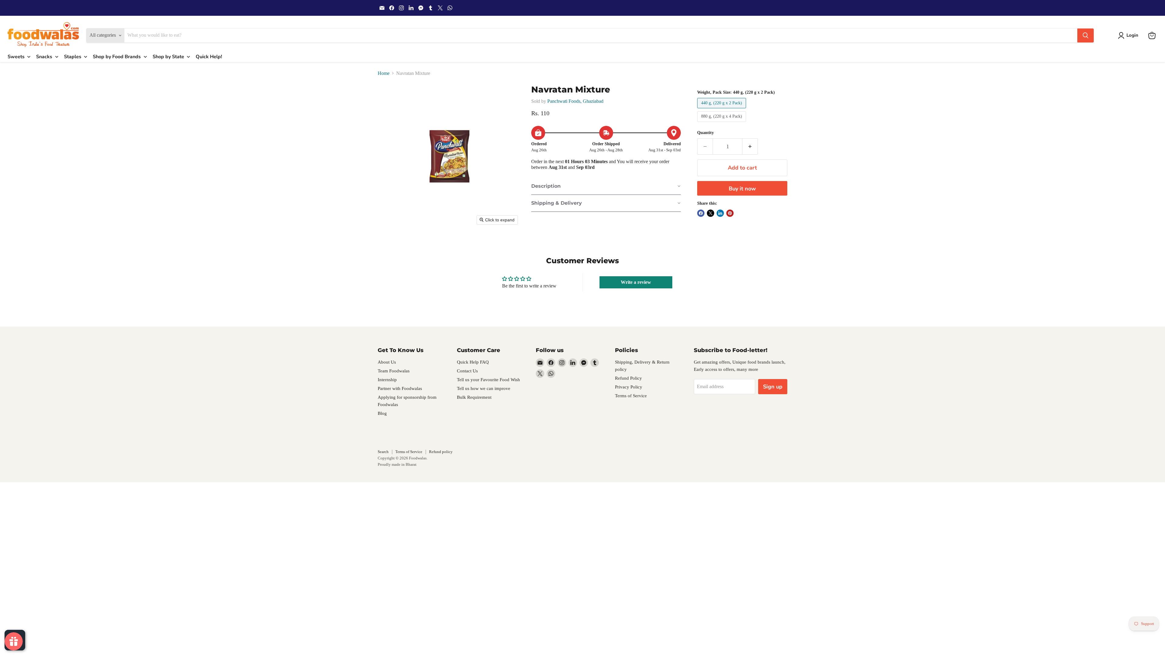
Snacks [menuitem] (44, 56)
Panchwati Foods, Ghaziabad (575, 101)
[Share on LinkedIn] (720, 213)
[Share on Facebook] (700, 213)
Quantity (705, 132)
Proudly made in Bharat (397, 464)
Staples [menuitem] (72, 56)
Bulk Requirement (474, 397)
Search (383, 451)
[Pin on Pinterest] (730, 213)
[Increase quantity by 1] (750, 146)
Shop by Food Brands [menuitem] (117, 56)
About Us (387, 362)
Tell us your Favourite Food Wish (488, 379)
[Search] (1085, 35)
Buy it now (742, 188)
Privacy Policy (628, 387)
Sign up (772, 386)
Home (384, 73)
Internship (387, 379)
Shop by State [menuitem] (168, 56)
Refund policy (441, 451)
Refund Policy (628, 378)
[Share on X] (710, 213)
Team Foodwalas (394, 370)
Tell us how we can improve (483, 388)
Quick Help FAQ (473, 362)
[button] (1129, 35)
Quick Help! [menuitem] (209, 56)
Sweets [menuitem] (16, 56)
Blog (382, 413)
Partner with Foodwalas (400, 388)
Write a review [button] (636, 282)
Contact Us (467, 370)
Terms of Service (631, 395)
